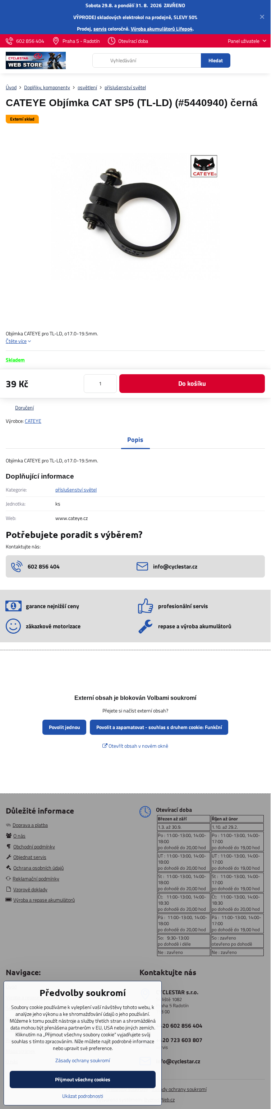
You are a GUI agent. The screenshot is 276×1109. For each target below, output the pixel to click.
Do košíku (192, 383)
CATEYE (33, 421)
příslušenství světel (76, 489)
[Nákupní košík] (244, 60)
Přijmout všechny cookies (82, 1079)
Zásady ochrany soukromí (179, 1089)
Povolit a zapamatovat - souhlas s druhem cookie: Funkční (159, 727)
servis (100, 28)
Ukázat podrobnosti (82, 1095)
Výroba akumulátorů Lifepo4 (162, 28)
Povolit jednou (64, 727)
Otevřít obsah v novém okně (137, 746)
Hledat (215, 60)
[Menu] (262, 60)
